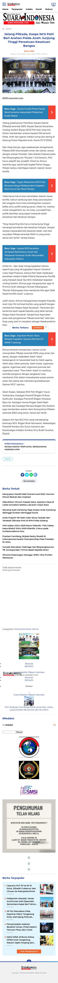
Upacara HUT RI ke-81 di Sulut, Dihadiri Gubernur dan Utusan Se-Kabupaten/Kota (21, 888)
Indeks (29, 9)
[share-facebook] (22, 475)
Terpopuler (17, 9)
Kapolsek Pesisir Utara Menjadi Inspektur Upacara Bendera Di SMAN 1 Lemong (23, 339)
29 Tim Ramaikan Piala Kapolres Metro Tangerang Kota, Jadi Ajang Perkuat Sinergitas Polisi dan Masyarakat (20, 914)
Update (38, 328)
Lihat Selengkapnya (28, 951)
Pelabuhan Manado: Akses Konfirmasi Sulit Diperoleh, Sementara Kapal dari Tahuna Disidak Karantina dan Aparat (22, 901)
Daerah (8, 459)
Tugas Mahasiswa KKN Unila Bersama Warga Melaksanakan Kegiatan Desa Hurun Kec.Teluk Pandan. (24, 185)
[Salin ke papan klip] (35, 475)
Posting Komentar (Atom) (26, 629)
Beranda (29, 663)
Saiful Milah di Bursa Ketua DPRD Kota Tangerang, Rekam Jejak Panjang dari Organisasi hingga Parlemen (21, 940)
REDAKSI (29, 666)
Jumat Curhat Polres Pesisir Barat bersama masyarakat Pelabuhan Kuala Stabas (24, 112)
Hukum (49, 9)
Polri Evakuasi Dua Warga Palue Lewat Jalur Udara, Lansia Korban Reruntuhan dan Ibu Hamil (29, 708)
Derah (39, 9)
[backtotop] (29, 962)
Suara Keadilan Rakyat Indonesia (29, 672)
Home (5, 9)
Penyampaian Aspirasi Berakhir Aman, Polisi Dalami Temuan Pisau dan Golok (22, 927)
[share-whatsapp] (31, 475)
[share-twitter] (27, 475)
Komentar (30, 481)
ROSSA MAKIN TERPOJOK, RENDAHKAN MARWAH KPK (25, 448)
